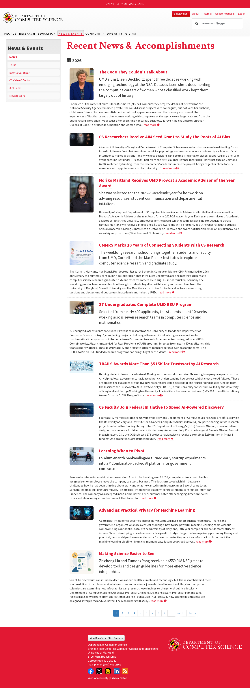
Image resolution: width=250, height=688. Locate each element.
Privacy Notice (118, 678)
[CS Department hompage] (205, 643)
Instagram (108, 671)
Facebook (91, 671)
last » (192, 613)
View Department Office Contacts (106, 637)
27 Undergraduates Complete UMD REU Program (146, 304)
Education (47, 33)
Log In (241, 13)
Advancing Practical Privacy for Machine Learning (147, 510)
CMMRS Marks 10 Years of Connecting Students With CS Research (161, 245)
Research (27, 33)
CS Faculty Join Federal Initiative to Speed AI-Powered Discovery (161, 407)
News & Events (71, 33)
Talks (12, 65)
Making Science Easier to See (126, 553)
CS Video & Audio (19, 80)
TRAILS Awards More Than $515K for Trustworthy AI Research (159, 364)
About (195, 13)
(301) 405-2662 (112, 664)
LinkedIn (117, 671)
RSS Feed (125, 671)
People (10, 33)
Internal (207, 13)
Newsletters (17, 95)
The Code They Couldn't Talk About (133, 72)
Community (94, 33)
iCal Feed (14, 88)
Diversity (115, 33)
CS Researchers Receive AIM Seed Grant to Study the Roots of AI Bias (164, 137)
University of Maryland (125, 4)
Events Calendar (19, 72)
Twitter (99, 671)
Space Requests (224, 13)
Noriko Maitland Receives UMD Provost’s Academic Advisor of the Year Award (167, 182)
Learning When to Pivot (121, 451)
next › (180, 613)
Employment (181, 13)
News (13, 57)
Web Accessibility (98, 678)
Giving (130, 33)
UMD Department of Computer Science (33, 17)
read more (150, 125)
